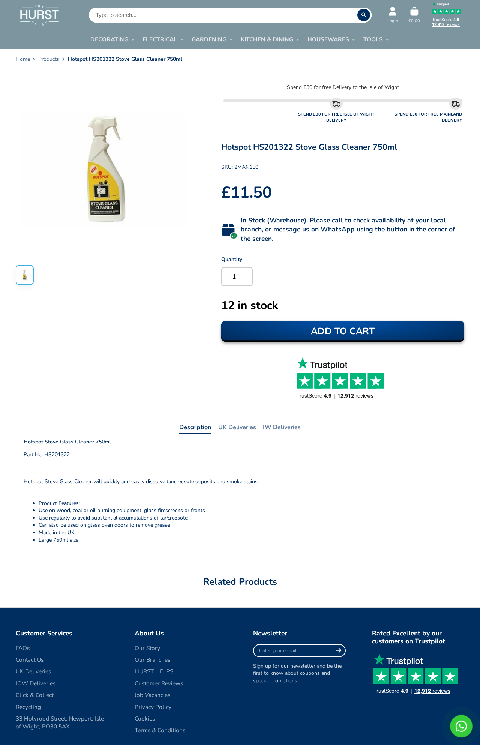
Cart (414, 15)
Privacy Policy (153, 707)
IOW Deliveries (36, 683)
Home (23, 59)
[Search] (363, 15)
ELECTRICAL (159, 39)
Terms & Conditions (160, 730)
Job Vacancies (152, 695)
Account (392, 15)
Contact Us (30, 660)
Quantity (231, 259)
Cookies (145, 718)
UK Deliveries (237, 427)
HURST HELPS (154, 671)
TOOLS (373, 39)
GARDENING (209, 39)
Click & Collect (35, 695)
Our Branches (152, 660)
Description (195, 427)
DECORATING (109, 39)
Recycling (28, 707)
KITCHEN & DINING (267, 39)
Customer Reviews (159, 683)
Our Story (147, 648)
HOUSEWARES (328, 39)
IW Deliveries (282, 427)
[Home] (39, 15)
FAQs (23, 648)
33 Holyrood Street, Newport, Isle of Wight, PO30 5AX (60, 723)
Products (48, 59)
